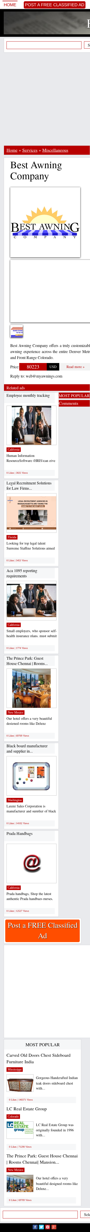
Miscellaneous (55, 150)
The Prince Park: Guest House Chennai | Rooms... (27, 660)
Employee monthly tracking (28, 395)
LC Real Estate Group (26, 1109)
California (14, 449)
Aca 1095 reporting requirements (21, 573)
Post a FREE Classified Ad (54, 5)
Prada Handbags (19, 833)
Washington (15, 800)
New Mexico (15, 712)
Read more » (75, 366)
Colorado (13, 1116)
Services (30, 150)
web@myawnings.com (44, 376)
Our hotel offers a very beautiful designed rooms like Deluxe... (57, 1183)
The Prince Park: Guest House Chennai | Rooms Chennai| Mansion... (42, 1159)
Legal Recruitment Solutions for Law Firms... (29, 485)
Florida (12, 537)
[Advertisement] (45, 99)
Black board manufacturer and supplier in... (27, 748)
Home (10, 5)
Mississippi (15, 1069)
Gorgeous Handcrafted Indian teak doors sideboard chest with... (57, 1083)
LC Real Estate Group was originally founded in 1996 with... (55, 1130)
